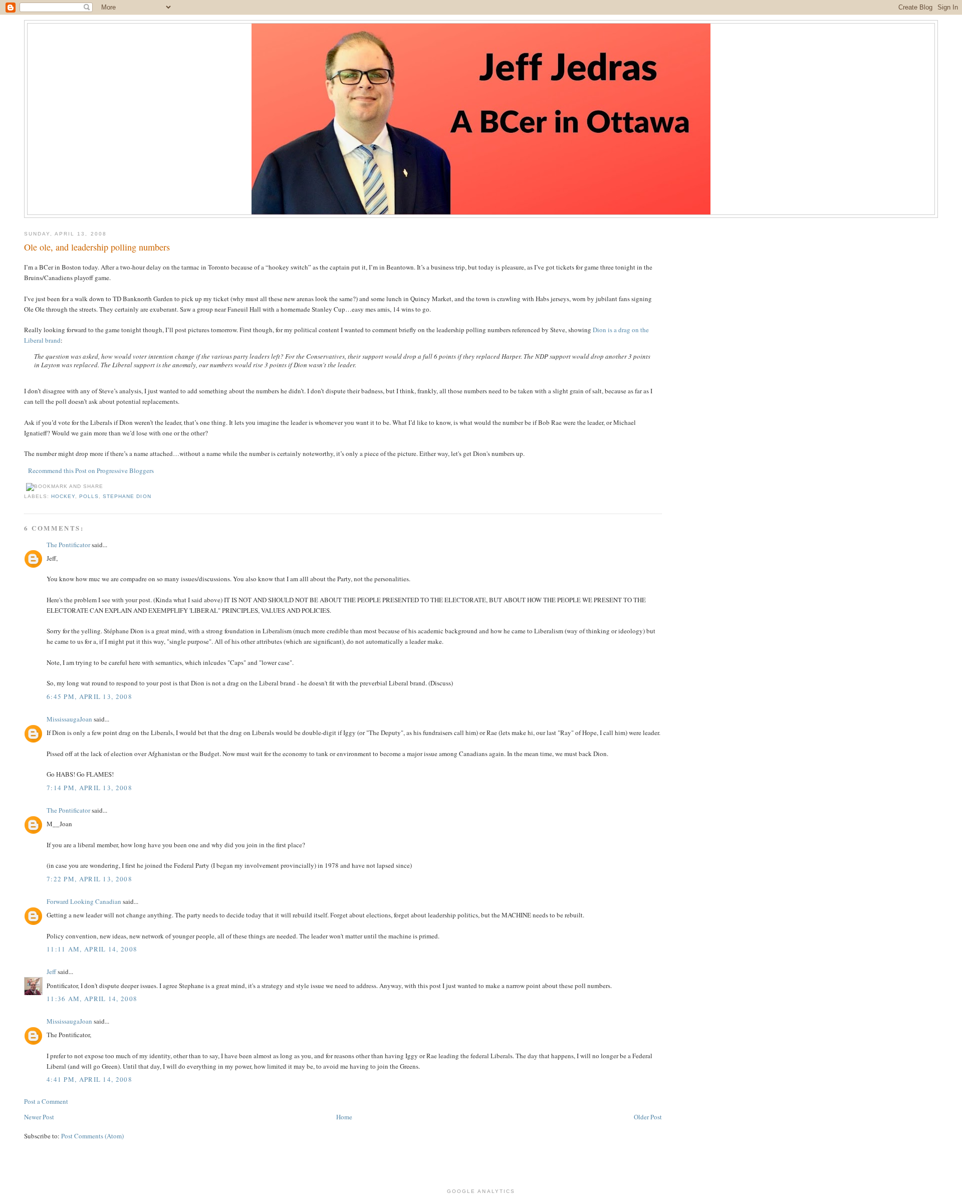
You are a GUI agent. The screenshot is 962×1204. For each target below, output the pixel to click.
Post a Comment (46, 1101)
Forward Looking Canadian (84, 901)
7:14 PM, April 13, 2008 (89, 787)
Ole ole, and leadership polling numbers (97, 247)
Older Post (648, 1116)
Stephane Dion (127, 496)
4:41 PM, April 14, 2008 (89, 1079)
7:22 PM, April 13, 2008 (89, 878)
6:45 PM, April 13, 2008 (89, 696)
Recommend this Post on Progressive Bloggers (91, 470)
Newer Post (39, 1116)
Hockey (63, 496)
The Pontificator (68, 544)
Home (344, 1116)
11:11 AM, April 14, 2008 (92, 948)
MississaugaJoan (69, 719)
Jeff (51, 971)
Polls (89, 496)
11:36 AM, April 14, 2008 (92, 998)
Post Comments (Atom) (92, 1135)
